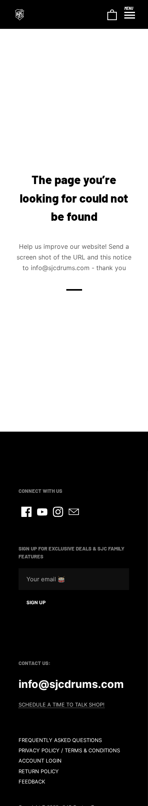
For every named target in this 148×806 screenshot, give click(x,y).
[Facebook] (26, 512)
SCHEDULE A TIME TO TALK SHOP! (62, 704)
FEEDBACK (32, 781)
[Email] (74, 512)
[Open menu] (129, 15)
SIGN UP (36, 602)
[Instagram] (58, 512)
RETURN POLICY (39, 771)
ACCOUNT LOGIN (40, 760)
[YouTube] (42, 512)
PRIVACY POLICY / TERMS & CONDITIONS (69, 750)
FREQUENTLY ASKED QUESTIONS (60, 740)
